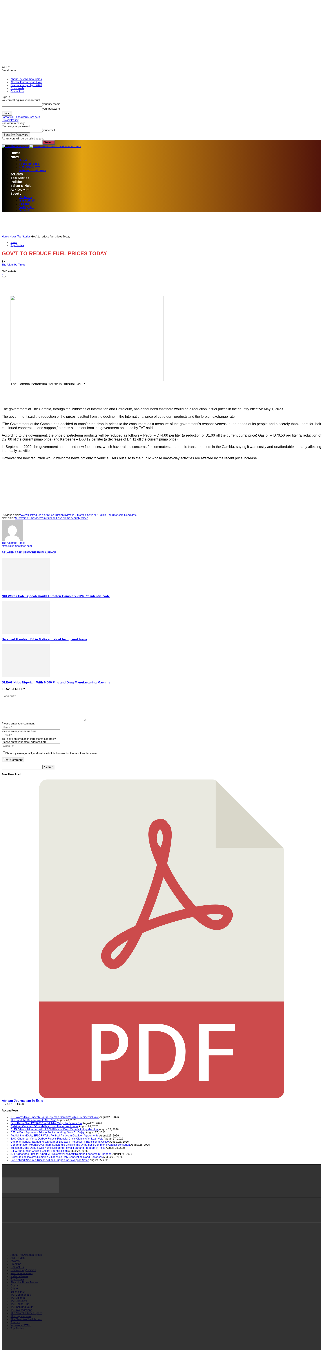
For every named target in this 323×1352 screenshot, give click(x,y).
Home (15, 153)
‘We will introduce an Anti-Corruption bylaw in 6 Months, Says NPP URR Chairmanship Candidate (78, 515)
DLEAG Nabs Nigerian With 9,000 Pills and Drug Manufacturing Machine (56, 682)
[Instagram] (27, 1242)
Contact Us (17, 91)
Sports (16, 194)
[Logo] (15, 146)
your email (48, 130)
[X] (25, 283)
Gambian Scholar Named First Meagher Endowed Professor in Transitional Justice (60, 1141)
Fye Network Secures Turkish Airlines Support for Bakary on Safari (50, 1160)
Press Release (29, 163)
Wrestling (26, 210)
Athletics (25, 197)
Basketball (27, 200)
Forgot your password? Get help (21, 117)
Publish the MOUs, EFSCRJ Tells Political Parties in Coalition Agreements (55, 1135)
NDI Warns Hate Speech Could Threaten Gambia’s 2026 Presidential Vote (56, 596)
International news (32, 170)
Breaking (25, 160)
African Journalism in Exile (22, 1100)
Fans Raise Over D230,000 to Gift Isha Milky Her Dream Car (46, 1123)
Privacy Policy (10, 120)
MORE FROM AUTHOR (42, 552)
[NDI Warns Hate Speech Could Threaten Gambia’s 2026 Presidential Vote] (26, 589)
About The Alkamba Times (26, 79)
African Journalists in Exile (26, 82)
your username (51, 104)
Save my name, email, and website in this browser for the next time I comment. (52, 753)
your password (51, 108)
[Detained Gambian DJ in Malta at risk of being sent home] (26, 632)
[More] (56, 283)
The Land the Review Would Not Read (33, 1120)
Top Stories (20, 178)
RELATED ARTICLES (15, 552)
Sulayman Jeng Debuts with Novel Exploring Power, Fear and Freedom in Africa (58, 1147)
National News (29, 167)
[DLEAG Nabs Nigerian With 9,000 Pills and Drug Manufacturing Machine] (26, 676)
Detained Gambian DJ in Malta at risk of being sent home (44, 639)
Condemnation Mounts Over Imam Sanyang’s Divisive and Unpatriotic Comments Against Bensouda (70, 1144)
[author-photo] (12, 539)
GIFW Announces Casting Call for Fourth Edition (39, 1150)
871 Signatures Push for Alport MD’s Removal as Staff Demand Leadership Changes (61, 1154)
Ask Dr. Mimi (20, 190)
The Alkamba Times (13, 264)
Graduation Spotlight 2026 (26, 85)
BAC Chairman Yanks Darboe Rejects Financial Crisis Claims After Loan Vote (57, 1138)
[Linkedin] (40, 283)
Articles (17, 174)
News (15, 157)
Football (25, 203)
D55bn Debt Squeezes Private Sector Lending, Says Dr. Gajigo (48, 1132)
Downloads (17, 88)
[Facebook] (9, 283)
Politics (17, 182)
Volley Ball (26, 207)
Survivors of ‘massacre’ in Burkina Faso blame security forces (51, 518)
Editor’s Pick (21, 186)
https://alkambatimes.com (17, 546)
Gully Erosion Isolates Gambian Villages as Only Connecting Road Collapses (57, 1157)
